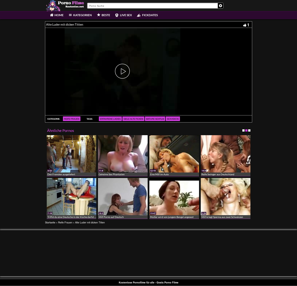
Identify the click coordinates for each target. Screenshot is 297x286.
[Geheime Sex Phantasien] (123, 153)
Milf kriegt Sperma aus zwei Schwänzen (222, 216)
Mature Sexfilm (155, 118)
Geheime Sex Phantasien (112, 174)
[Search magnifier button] (220, 5)
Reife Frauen (71, 118)
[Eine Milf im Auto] (174, 153)
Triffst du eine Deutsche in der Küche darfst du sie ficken (77, 216)
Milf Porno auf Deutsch (111, 216)
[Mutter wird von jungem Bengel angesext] (174, 196)
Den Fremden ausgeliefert (61, 174)
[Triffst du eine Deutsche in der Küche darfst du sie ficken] (71, 196)
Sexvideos (173, 118)
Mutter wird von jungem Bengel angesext (172, 216)
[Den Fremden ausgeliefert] (71, 153)
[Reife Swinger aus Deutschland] (225, 153)
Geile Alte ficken (133, 118)
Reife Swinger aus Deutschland (217, 174)
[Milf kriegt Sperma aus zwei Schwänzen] (225, 196)
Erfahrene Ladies (110, 118)
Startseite (50, 222)
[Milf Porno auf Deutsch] (123, 196)
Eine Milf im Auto (159, 174)
